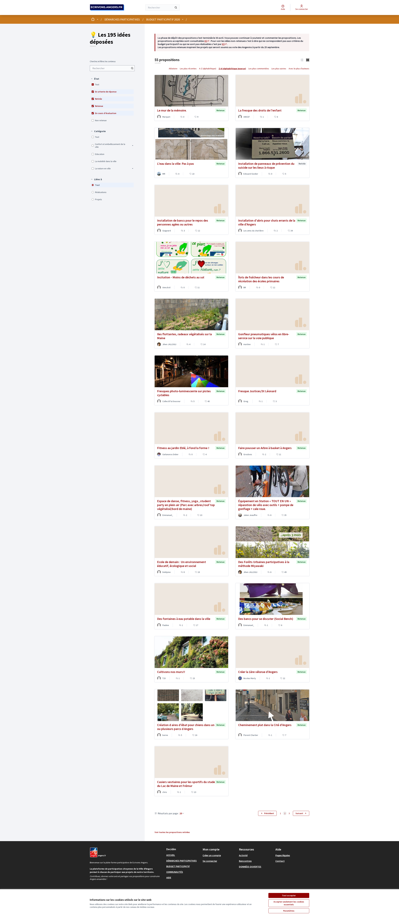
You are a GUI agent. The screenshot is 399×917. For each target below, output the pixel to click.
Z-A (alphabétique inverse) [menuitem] (232, 68)
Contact (280, 861)
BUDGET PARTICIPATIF (178, 866)
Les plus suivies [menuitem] (279, 68)
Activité (243, 855)
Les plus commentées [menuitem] (258, 68)
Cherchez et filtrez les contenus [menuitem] (102, 61)
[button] (95, 78)
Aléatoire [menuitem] (173, 68)
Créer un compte (212, 855)
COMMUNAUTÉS (174, 871)
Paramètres (288, 910)
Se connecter (210, 861)
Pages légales (282, 855)
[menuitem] (112, 68)
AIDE (168, 877)
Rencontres (245, 861)
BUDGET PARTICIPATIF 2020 (163, 19)
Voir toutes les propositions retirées (172, 832)
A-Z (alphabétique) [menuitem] (207, 68)
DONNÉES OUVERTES (250, 866)
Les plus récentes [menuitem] (188, 68)
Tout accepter (289, 895)
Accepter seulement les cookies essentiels (289, 903)
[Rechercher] (175, 7)
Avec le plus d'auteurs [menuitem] (299, 68)
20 (181, 813)
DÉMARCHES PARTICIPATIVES (122, 19)
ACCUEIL (170, 855)
